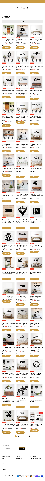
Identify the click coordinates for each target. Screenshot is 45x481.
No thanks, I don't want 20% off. (22, 249)
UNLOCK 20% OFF (22, 246)
